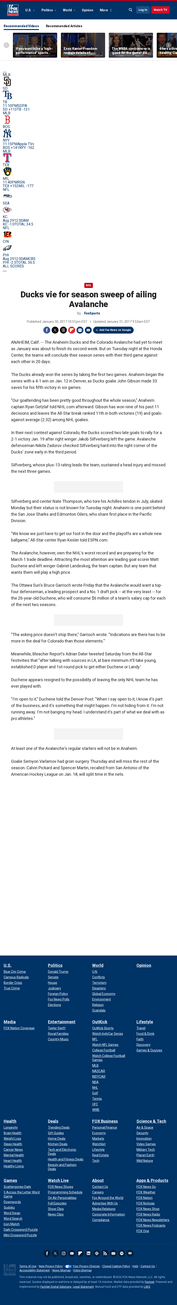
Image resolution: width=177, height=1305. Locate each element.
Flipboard (71, 330)
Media (10, 1021)
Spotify (121, 1253)
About (98, 1180)
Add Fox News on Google (115, 329)
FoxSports (92, 313)
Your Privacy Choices (86, 1266)
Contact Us (148, 1266)
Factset (149, 1282)
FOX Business (105, 1121)
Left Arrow (6, 45)
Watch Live (58, 1180)
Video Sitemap (82, 1270)
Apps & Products (152, 1180)
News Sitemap (61, 1270)
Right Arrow (168, 45)
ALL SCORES (13, 266)
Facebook (46, 330)
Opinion (87, 10)
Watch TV (160, 10)
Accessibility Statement (34, 1270)
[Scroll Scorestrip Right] (4, 271)
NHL (88, 285)
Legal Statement (83, 1286)
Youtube (71, 1253)
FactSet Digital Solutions (55, 1286)
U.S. (28, 10)
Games (10, 1180)
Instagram (63, 1253)
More (104, 10)
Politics (47, 10)
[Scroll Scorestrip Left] (4, 72)
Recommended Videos (21, 26)
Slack (96, 1253)
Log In (143, 10)
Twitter (55, 330)
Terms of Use (27, 1266)
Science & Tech (151, 1121)
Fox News (12, 10)
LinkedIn (88, 1253)
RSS (105, 1253)
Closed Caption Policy (116, 1266)
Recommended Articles (64, 26)
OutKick (99, 1021)
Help (135, 1266)
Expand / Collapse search (130, 10)
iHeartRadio (130, 1253)
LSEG (147, 1286)
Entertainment (61, 1021)
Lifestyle (144, 1021)
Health (10, 1121)
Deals (53, 1121)
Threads (63, 330)
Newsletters (113, 1253)
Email (88, 330)
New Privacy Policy (51, 1266)
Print (80, 330)
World (68, 10)
